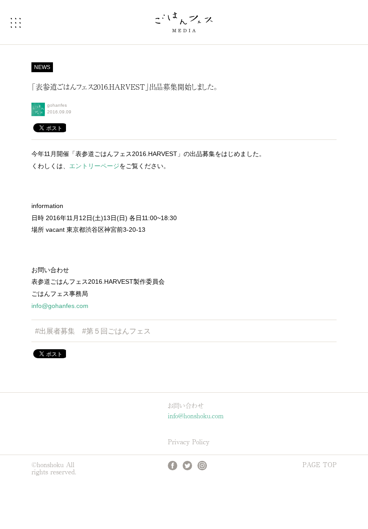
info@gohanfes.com (59, 305)
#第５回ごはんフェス (116, 331)
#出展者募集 (55, 331)
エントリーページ (94, 165)
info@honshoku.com (195, 415)
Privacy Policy (189, 441)
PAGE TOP (319, 464)
